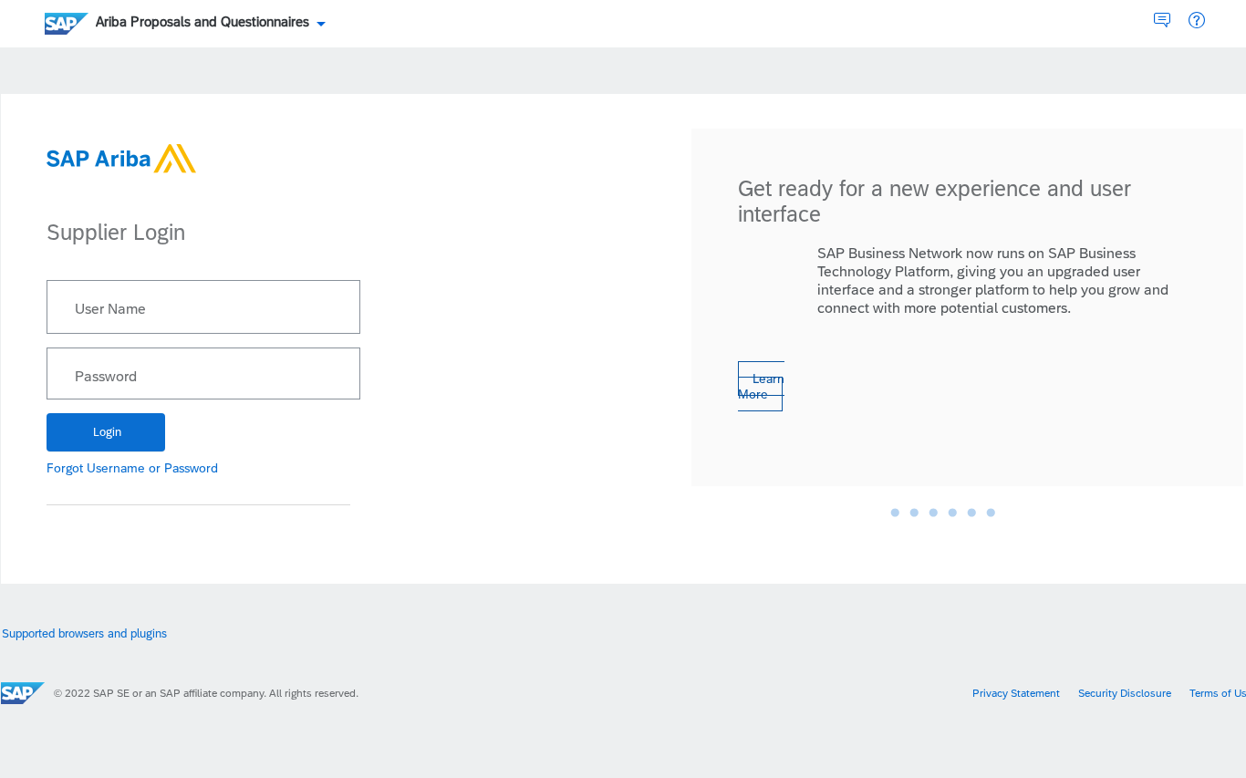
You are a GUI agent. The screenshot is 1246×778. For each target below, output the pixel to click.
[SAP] (23, 693)
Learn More (761, 386)
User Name (110, 309)
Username (116, 468)
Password (106, 376)
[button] (1197, 21)
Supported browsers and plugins (84, 633)
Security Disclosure (1124, 693)
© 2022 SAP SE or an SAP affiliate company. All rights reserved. (206, 693)
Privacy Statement (1016, 693)
